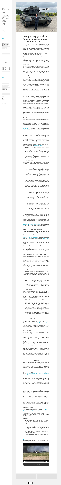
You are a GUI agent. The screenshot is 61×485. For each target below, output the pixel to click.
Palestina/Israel (3, 46)
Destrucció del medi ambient (5, 17)
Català (2, 35)
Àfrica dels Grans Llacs (6, 25)
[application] (36, 452)
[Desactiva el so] (46, 461)
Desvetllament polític (5, 18)
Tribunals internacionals (5, 15)
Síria (5, 88)
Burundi (3, 29)
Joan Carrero (7, 44)
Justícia (3, 30)
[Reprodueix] (24, 461)
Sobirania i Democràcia (4, 22)
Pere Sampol (3, 88)
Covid (2, 44)
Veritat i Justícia (5, 23)
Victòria (3, 31)
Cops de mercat (5, 13)
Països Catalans (7, 46)
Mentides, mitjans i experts (5, 12)
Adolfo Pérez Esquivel (4, 43)
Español (3, 36)
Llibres (6, 45)
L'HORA (4, 3)
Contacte (3, 99)
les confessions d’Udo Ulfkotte (28, 404)
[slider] (35, 461)
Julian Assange (3, 45)
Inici (2, 7)
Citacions (8, 43)
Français (3, 38)
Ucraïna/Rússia (3, 89)
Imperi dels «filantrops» (6, 9)
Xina (6, 89)
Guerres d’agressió (5, 10)
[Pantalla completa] (48, 461)
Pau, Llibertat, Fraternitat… (4, 20)
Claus (3, 8)
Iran (4, 44)
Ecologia (3, 24)
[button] (36, 452)
